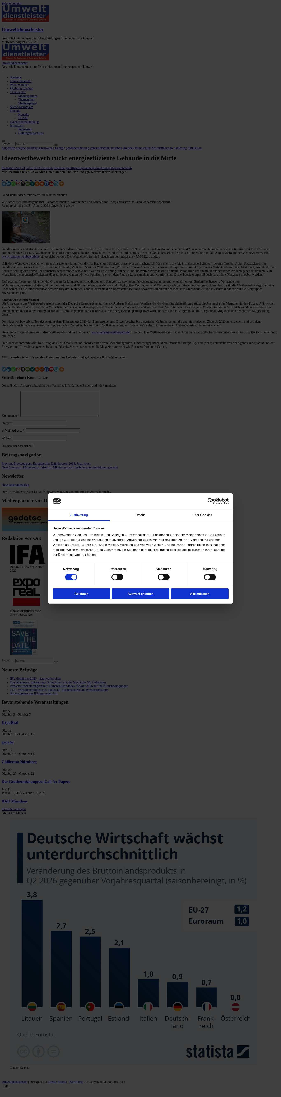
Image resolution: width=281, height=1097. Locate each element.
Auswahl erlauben (140, 593)
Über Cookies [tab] (202, 515)
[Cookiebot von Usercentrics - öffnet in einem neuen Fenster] (211, 501)
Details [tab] (141, 515)
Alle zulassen (199, 593)
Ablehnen (81, 593)
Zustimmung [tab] (79, 515)
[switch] (117, 577)
